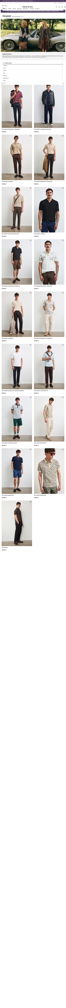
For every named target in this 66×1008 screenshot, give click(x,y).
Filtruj (59, 61)
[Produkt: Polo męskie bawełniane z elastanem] (17, 87)
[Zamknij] (63, 1)
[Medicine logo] (28, 3)
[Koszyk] (64, 3)
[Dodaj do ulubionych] (31, 66)
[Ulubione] (61, 3)
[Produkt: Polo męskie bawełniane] (49, 412)
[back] (3, 57)
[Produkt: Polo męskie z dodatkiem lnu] (49, 358)
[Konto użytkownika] (58, 3)
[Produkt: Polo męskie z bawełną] (17, 141)
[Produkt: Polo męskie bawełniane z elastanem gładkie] (17, 358)
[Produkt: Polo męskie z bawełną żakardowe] (49, 87)
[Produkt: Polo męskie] (17, 520)
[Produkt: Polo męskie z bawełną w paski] (17, 412)
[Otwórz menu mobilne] (3, 4)
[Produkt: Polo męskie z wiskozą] (49, 195)
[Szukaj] (55, 3)
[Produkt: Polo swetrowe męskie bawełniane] (17, 195)
